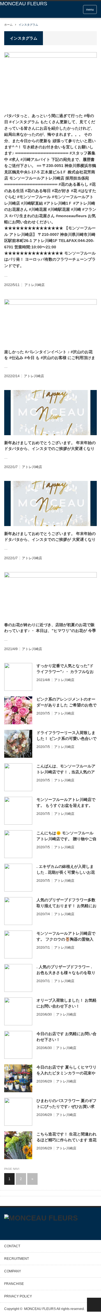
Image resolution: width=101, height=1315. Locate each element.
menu (90, 9)
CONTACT (12, 1246)
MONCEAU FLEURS (40, 1309)
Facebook (17, 1229)
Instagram (26, 1229)
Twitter (7, 1229)
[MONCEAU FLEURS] (23, 3)
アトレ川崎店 (34, 285)
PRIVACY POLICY (18, 1296)
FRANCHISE (14, 1284)
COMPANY (12, 1271)
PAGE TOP (94, 1305)
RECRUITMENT (16, 1259)
